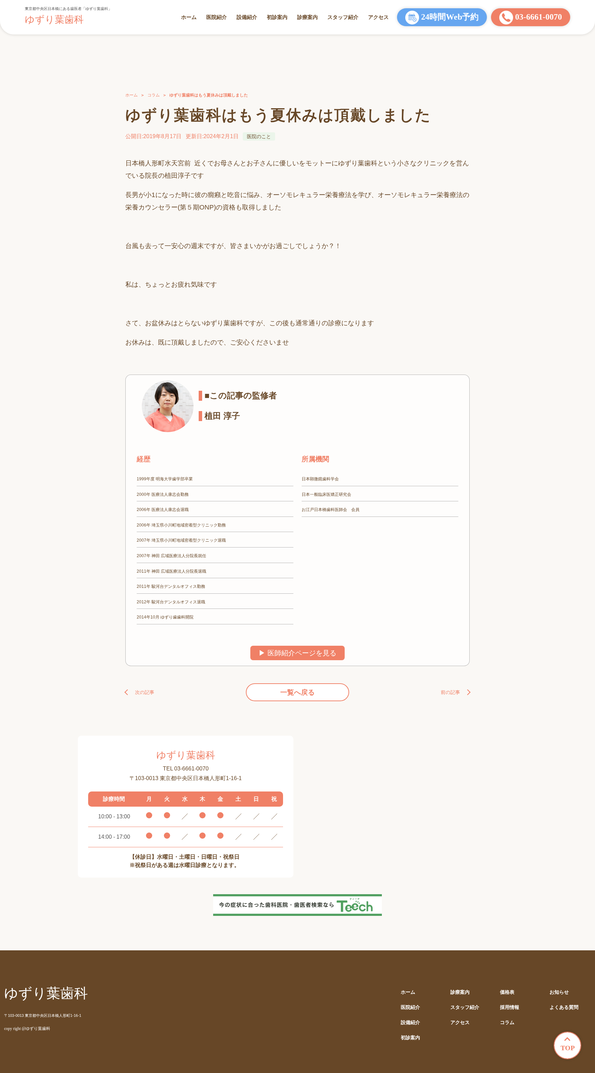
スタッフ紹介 (342, 17)
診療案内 (307, 17)
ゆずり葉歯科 (54, 19)
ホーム (189, 17)
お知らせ (559, 992)
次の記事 (144, 692)
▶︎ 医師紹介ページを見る (297, 653)
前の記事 (450, 692)
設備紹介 (247, 17)
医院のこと (259, 136)
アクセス (378, 17)
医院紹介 (216, 17)
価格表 (507, 992)
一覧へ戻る (297, 692)
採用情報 (509, 1007)
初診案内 (277, 17)
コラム (153, 95)
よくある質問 (564, 1007)
